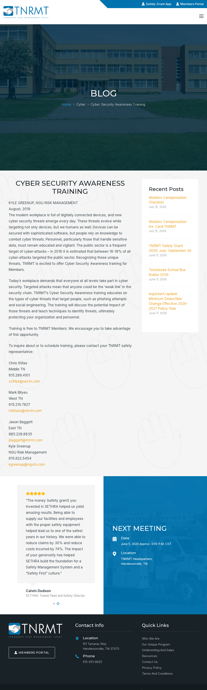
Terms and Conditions (157, 673)
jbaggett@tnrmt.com (25, 440)
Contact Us (150, 662)
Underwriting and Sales (158, 650)
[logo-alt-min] (26, 12)
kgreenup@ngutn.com (27, 464)
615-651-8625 (92, 662)
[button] (201, 16)
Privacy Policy (152, 668)
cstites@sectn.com (24, 381)
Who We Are (150, 638)
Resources (149, 656)
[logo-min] (35, 630)
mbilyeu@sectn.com (25, 411)
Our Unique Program (156, 644)
